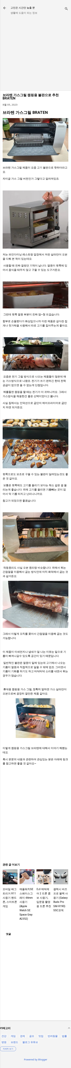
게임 (13, 1036)
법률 (64, 1036)
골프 (31, 1036)
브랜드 (14, 1042)
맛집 (40, 1036)
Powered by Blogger (35, 1059)
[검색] (66, 9)
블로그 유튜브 (30, 1042)
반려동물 (53, 1036)
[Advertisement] (35, 52)
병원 (3, 1042)
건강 (3, 1036)
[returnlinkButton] (5, 8)
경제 (22, 1036)
